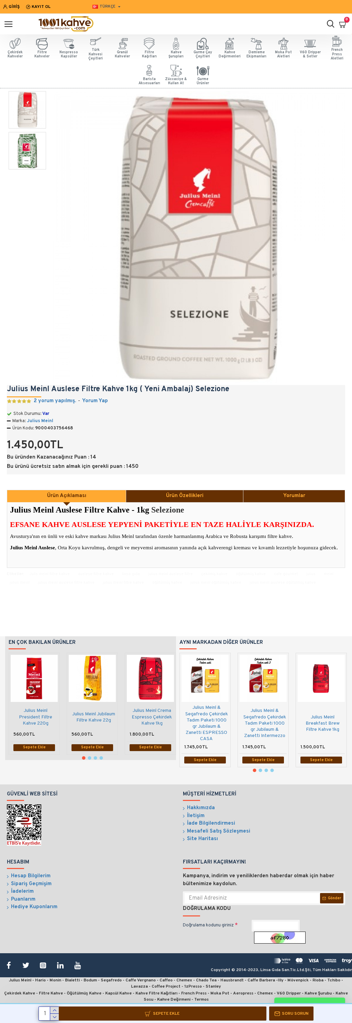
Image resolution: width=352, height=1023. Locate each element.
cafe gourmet (286, 574)
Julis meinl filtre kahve (50, 574)
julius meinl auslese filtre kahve (66, 582)
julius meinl (20, 582)
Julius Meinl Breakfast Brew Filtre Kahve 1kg (323, 723)
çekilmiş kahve (214, 574)
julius (311, 574)
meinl (328, 574)
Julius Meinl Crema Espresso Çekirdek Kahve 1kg (152, 717)
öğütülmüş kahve (251, 574)
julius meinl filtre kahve (123, 582)
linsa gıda (131, 574)
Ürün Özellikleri (185, 496)
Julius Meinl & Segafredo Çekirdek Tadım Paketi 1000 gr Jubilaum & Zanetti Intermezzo (264, 723)
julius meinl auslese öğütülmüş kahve (283, 582)
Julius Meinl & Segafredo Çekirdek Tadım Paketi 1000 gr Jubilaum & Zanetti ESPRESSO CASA (206, 723)
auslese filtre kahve (96, 574)
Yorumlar (294, 496)
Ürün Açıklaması (66, 496)
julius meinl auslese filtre (170, 574)
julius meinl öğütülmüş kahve (215, 582)
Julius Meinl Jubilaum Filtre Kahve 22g (93, 717)
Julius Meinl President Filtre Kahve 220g (35, 717)
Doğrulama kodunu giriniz (208, 925)
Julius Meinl (40, 421)
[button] (83, 758)
